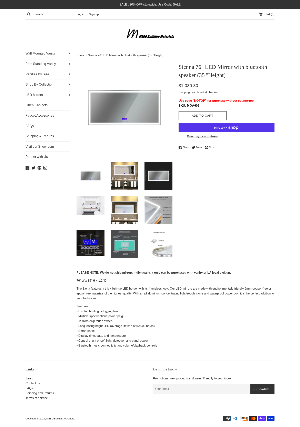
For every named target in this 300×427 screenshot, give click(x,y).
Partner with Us (37, 156)
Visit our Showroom (40, 146)
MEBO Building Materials (60, 418)
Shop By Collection (48, 84)
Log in (80, 14)
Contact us (33, 383)
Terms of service (37, 398)
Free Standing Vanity (48, 64)
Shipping (184, 92)
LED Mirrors (48, 95)
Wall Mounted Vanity (48, 53)
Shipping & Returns (40, 136)
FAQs (30, 126)
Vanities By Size (48, 74)
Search (30, 378)
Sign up (94, 14)
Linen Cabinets (37, 105)
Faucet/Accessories (40, 115)
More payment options (202, 136)
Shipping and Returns (40, 393)
